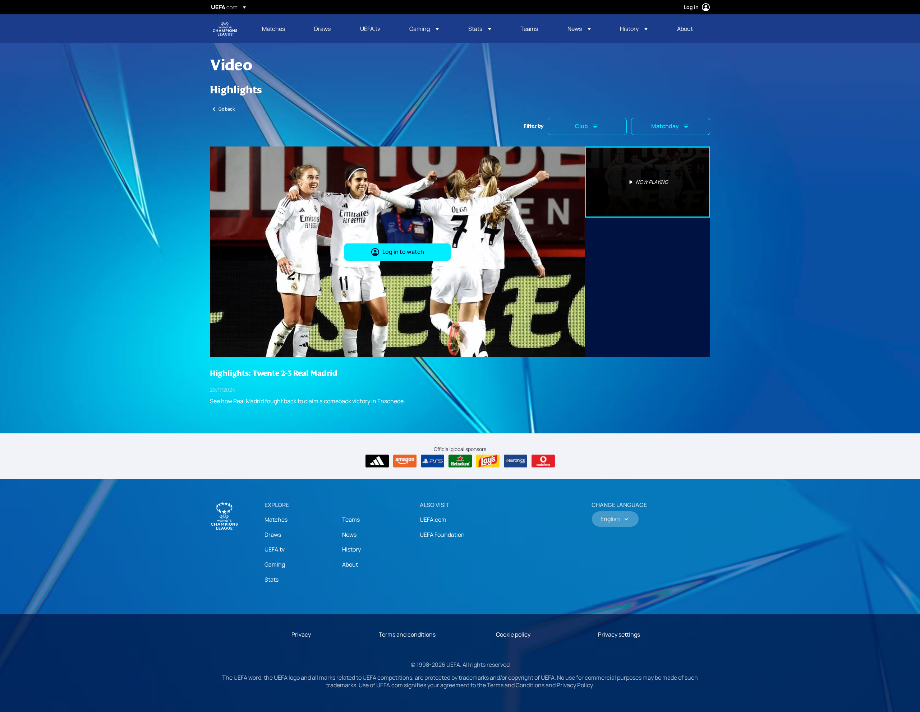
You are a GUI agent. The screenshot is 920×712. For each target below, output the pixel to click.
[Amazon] (405, 461)
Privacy (301, 634)
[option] (647, 182)
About (350, 564)
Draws (272, 535)
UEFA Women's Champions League (225, 29)
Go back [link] (226, 109)
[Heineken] (460, 461)
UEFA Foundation (442, 535)
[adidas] (377, 461)
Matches (276, 519)
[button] (424, 29)
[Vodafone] (543, 461)
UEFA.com (433, 519)
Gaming (274, 564)
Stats (271, 579)
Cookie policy (513, 634)
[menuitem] (279, 29)
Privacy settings (619, 634)
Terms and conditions (407, 634)
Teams (351, 519)
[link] (273, 29)
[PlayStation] (432, 461)
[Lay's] (488, 461)
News (349, 535)
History (351, 549)
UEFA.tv (274, 549)
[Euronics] (515, 461)
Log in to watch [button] (403, 252)
